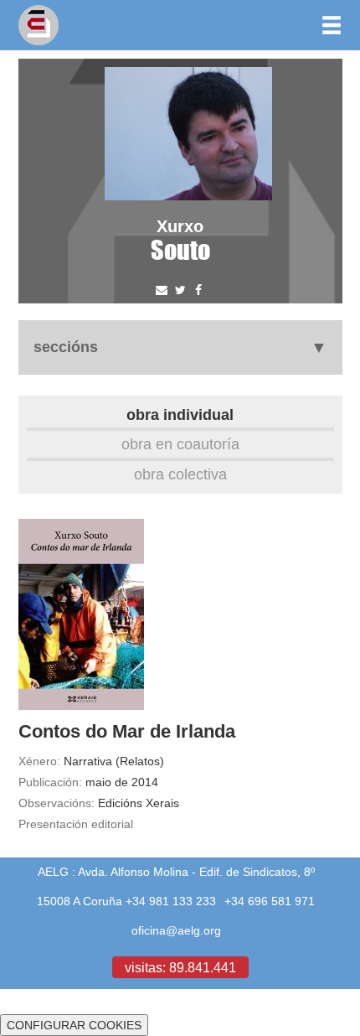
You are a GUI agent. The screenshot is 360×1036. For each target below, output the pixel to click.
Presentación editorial (75, 824)
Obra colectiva (180, 474)
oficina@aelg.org (176, 930)
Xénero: (39, 761)
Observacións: (56, 803)
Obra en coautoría (180, 444)
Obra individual (180, 414)
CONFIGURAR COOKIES (74, 1025)
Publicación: (50, 782)
